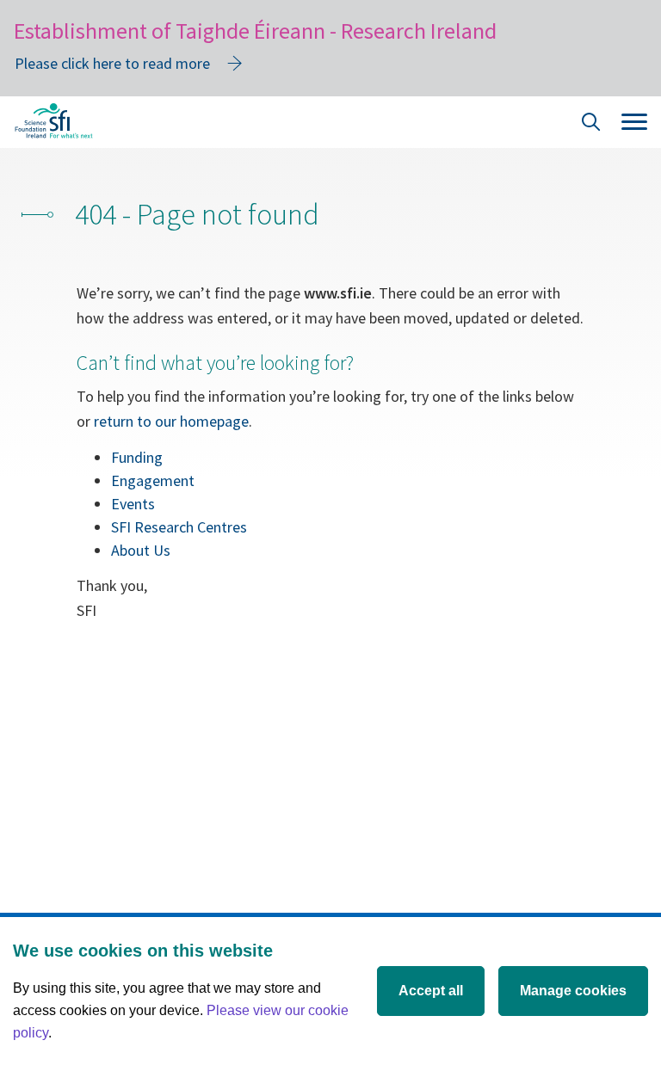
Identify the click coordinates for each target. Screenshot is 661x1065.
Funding (137, 457)
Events (133, 504)
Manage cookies (573, 990)
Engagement (153, 480)
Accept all (430, 990)
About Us (140, 550)
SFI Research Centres (179, 527)
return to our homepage (171, 421)
